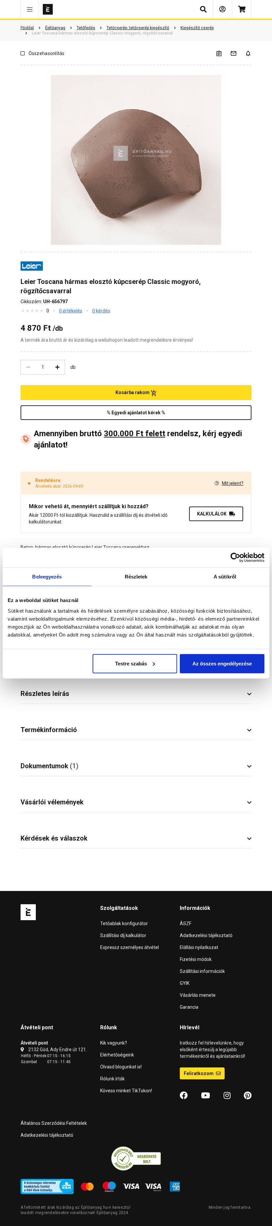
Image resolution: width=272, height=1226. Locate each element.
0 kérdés (101, 310)
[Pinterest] (247, 1095)
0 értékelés (70, 310)
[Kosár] (241, 9)
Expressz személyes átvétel (129, 947)
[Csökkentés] (28, 367)
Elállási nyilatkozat (199, 947)
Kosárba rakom (133, 392)
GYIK (184, 983)
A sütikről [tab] (225, 576)
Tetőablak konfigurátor (124, 923)
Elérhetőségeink (117, 1054)
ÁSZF (185, 923)
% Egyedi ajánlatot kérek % (136, 412)
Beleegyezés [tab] (47, 576)
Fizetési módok (196, 959)
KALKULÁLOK (212, 513)
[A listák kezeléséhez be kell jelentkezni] (223, 53)
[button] (30, 9)
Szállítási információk (202, 971)
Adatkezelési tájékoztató (206, 935)
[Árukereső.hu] (136, 1158)
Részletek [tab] (136, 576)
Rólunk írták (112, 1078)
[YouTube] (205, 1095)
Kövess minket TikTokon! (126, 1090)
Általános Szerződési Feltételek (54, 1123)
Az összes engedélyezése (222, 663)
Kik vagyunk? (113, 1043)
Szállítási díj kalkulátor (123, 935)
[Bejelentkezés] (222, 9)
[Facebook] (184, 1095)
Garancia (189, 1007)
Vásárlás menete (198, 995)
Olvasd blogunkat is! (121, 1066)
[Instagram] (227, 1095)
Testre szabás (131, 663)
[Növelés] (57, 367)
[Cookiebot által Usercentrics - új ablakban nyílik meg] (235, 558)
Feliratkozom (199, 1073)
